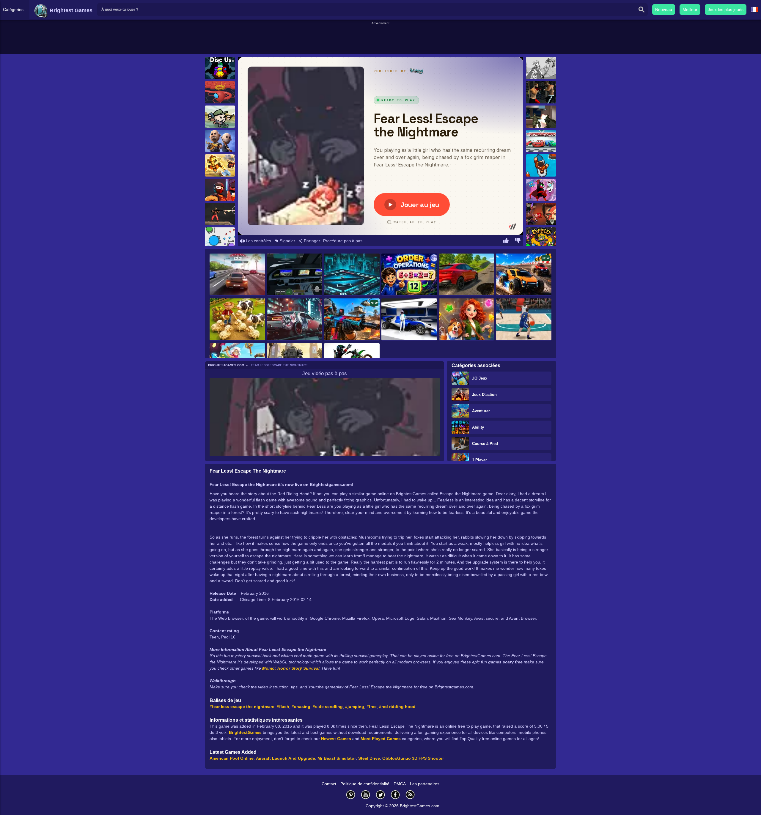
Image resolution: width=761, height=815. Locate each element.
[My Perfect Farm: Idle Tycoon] (237, 319)
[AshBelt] (541, 68)
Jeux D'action (484, 394)
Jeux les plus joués (725, 9)
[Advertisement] (380, 39)
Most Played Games (381, 738)
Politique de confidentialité (364, 783)
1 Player (479, 460)
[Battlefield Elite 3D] (220, 141)
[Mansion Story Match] (466, 319)
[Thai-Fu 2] (541, 214)
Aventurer (481, 411)
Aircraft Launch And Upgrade (285, 758)
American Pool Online (232, 758)
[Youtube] (365, 794)
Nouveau (663, 9)
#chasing (301, 706)
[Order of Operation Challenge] (409, 275)
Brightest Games (70, 10)
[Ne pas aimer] (517, 241)
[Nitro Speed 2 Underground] (295, 319)
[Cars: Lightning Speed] (541, 141)
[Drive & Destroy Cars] (466, 275)
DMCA (400, 783)
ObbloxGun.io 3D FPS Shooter (413, 758)
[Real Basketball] (523, 319)
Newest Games (336, 738)
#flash (283, 706)
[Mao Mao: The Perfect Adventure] (541, 190)
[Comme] (505, 241)
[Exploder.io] (541, 238)
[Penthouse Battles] (541, 117)
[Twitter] (380, 794)
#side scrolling (328, 706)
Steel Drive (369, 758)
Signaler (287, 240)
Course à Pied (485, 443)
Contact (329, 783)
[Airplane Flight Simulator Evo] (295, 275)
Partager (311, 240)
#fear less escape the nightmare (242, 706)
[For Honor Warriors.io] (220, 165)
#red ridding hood (397, 706)
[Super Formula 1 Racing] (409, 319)
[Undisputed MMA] (541, 92)
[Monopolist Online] (352, 275)
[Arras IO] (220, 238)
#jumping (354, 706)
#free (372, 706)
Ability (478, 427)
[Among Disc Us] (220, 68)
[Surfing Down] (541, 165)
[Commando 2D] (220, 214)
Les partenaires (424, 783)
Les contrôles (258, 240)
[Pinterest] (350, 794)
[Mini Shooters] (220, 117)
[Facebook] (395, 794)
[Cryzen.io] (220, 190)
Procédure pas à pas (342, 240)
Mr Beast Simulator (336, 758)
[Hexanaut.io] (220, 92)
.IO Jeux (479, 378)
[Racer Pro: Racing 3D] (237, 275)
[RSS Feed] (410, 794)
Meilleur (690, 9)
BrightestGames (245, 732)
